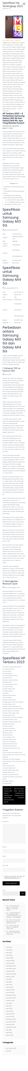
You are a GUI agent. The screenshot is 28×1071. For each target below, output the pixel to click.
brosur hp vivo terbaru (9, 47)
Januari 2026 (10, 963)
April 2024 (9, 1008)
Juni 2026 (9, 950)
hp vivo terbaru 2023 (16, 102)
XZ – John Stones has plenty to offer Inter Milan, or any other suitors (12, 908)
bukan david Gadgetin (11, 126)
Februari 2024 (10, 1014)
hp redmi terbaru (16, 84)
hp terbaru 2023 (19, 97)
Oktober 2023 (10, 1024)
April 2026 (9, 955)
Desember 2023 (11, 1019)
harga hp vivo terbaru (9, 64)
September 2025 (11, 974)
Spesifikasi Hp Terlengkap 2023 (13, 4)
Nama (5, 847)
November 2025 (11, 968)
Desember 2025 (11, 966)
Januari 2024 (10, 1016)
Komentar (6, 821)
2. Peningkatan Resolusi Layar (14, 202)
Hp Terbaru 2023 (8, 40)
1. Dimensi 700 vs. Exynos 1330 (14, 200)
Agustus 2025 (10, 976)
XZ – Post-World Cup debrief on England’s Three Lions (12, 927)
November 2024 (11, 998)
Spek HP (17, 40)
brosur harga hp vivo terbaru (15, 43)
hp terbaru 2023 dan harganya (12, 100)
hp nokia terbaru (11, 71)
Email (5, 856)
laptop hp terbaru (11, 108)
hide (17, 183)
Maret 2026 (9, 958)
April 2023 (9, 1032)
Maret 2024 (9, 1011)
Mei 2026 (9, 952)
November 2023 (11, 1022)
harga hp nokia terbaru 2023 (16, 49)
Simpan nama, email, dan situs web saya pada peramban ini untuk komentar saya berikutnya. (14, 877)
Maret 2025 (9, 987)
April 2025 (9, 984)
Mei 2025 (9, 982)
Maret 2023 (9, 1035)
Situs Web (5, 865)
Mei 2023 (9, 1030)
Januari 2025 (10, 992)
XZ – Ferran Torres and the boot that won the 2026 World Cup (13, 921)
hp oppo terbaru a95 (11, 80)
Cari (4, 890)
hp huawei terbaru (17, 67)
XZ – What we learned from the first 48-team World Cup (13, 932)
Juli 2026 (9, 947)
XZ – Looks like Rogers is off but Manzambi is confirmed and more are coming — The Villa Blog (13, 915)
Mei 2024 (9, 1006)
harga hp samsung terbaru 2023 (12, 62)
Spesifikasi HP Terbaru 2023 (12, 204)
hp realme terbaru (13, 82)
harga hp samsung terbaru (14, 60)
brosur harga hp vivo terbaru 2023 (13, 45)
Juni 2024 (9, 1003)
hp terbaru (11, 97)
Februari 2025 (10, 990)
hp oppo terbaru (16, 73)
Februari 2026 (10, 960)
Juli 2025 (9, 979)
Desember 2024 (11, 995)
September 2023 (11, 1027)
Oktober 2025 (10, 971)
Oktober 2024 (10, 1000)
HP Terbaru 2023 (7, 667)
